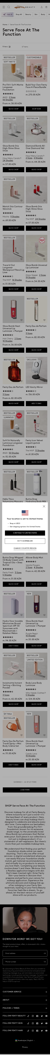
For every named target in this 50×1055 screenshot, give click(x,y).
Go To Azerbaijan (25, 541)
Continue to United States (25, 533)
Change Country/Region (25, 548)
